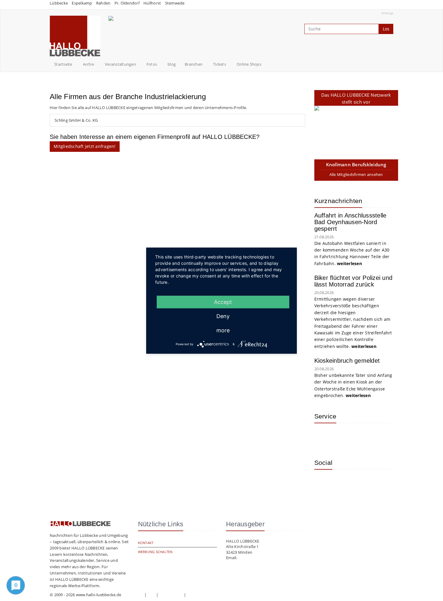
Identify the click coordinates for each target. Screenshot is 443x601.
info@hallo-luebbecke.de (261, 557)
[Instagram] (323, 483)
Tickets (219, 64)
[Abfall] (362, 436)
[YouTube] (343, 483)
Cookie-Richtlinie (202, 594)
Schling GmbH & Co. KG (76, 120)
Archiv (89, 64)
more (223, 330)
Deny (223, 316)
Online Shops (249, 64)
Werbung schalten (155, 551)
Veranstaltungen (120, 64)
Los (386, 29)
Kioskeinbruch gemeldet (347, 360)
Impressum (132, 594)
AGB (151, 594)
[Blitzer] (343, 436)
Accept (223, 302)
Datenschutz (171, 594)
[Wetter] (323, 436)
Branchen (194, 64)
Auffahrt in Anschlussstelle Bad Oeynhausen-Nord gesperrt (350, 222)
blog (172, 64)
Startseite (63, 64)
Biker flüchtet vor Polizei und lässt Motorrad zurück (353, 281)
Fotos (151, 64)
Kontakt (146, 542)
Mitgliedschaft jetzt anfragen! (85, 146)
